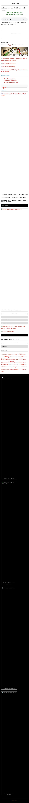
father (11, 356)
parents (24, 359)
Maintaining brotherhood (10, 80)
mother (16, 359)
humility (19, 356)
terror (11, 369)
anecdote (5, 354)
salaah (21, 364)
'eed (2, 354)
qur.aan (20, 362)
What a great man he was (11, 82)
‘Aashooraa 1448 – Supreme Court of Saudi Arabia (14, 194)
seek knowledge (9, 367)
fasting (6, 357)
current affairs (18, 354)
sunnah (2, 369)
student (24, 367)
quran (24, 362)
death (24, 354)
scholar (3, 367)
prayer (11, 362)
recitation (9, 364)
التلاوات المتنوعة (4, 346)
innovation (25, 356)
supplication (7, 369)
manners (10, 359)
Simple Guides (5, 205)
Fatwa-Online (14, 800)
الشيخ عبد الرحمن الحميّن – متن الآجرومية (10, 339)
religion (17, 364)
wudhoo (2, 371)
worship (24, 369)
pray (7, 362)
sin (18, 367)
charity (9, 354)
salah (25, 364)
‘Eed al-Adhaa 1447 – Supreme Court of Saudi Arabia (13, 197)
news (20, 359)
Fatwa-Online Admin (16, 33)
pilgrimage (3, 362)
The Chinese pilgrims (9, 79)
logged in (10, 45)
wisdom (19, 369)
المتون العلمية (4, 335)
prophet (15, 362)
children (11, 354)
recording (14, 364)
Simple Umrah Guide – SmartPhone (11, 310)
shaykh (15, 367)
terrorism (14, 369)
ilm (22, 356)
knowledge (5, 359)
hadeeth (13, 356)
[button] (2, 314)
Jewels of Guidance (5, 75)
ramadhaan (4, 364)
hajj (16, 356)
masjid (13, 359)
